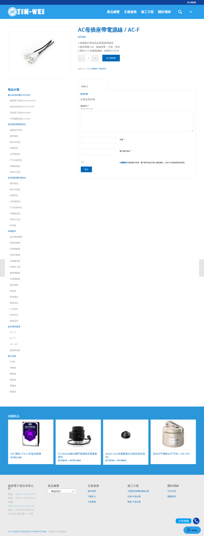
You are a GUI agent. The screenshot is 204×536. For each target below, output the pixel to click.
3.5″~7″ (13, 332)
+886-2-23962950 (25, 494)
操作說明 (92, 491)
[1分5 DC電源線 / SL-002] (2, 268)
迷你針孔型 (15, 172)
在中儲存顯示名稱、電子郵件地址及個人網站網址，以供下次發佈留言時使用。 (153, 162)
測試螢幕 (14, 284)
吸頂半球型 (15, 142)
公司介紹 (172, 491)
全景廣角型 (15, 154)
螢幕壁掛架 (15, 350)
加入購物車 (111, 58)
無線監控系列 (16, 130)
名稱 (122, 139)
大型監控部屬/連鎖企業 (138, 491)
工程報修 (92, 501)
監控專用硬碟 (16, 236)
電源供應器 (15, 242)
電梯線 (13, 385)
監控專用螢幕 (14, 326)
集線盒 (13, 290)
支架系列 (14, 314)
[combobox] (62, 491)
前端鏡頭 (14, 296)
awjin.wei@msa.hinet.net (21, 505)
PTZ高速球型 (16, 160)
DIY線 (12, 361)
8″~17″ (13, 338)
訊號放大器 (15, 266)
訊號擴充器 (15, 260)
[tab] (92, 84)
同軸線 (13, 367)
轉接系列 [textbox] (61, 491)
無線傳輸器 (15, 272)
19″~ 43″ (14, 344)
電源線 (13, 379)
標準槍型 (14, 136)
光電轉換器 (15, 278)
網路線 (13, 373)
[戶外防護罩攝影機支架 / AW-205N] (201, 268)
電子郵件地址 (126, 151)
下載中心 (92, 496)
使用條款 (51, 531)
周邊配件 (12, 231)
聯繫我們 (172, 496)
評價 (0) (92, 86)
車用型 (13, 225)
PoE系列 (14, 308)
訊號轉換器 (15, 248)
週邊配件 (94, 68)
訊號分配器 (15, 254)
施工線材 (12, 356)
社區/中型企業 (134, 496)
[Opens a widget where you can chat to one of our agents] (192, 530)
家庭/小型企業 (134, 501)
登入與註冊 (191, 2)
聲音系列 (14, 302)
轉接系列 (14, 320)
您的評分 (84, 105)
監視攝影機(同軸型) (17, 177)
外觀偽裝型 (15, 166)
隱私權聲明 (62, 531)
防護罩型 (14, 147)
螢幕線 (13, 391)
